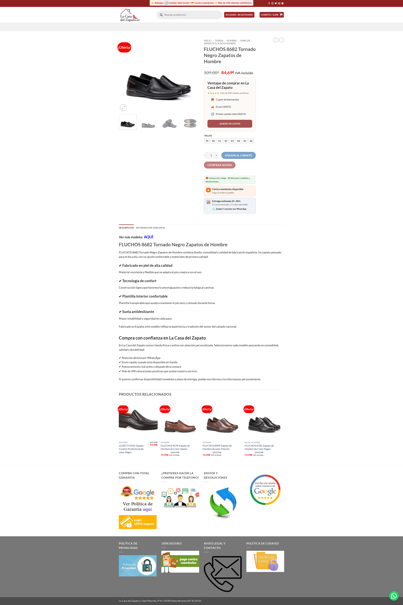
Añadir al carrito (238, 155)
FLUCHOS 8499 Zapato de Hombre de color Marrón (217, 447)
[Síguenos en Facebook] (269, 3)
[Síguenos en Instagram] (272, 3)
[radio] (207, 140)
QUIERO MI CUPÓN (229, 123)
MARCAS (245, 40)
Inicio (207, 40)
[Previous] (124, 74)
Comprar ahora (219, 165)
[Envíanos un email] (279, 3)
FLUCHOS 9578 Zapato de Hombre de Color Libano (175, 447)
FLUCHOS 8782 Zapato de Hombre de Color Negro (259, 447)
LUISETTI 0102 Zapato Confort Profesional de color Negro (131, 449)
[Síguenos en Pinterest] (282, 3)
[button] (239, 15)
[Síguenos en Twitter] (276, 3)
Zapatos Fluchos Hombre (220, 43)
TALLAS (208, 135)
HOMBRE (232, 40)
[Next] (193, 74)
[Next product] (275, 40)
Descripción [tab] (126, 227)
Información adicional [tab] (150, 227)
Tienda (219, 40)
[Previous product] (281, 40)
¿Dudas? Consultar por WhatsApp (231, 209)
